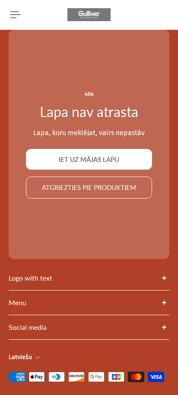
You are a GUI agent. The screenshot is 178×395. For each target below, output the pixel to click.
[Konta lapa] (27, 14)
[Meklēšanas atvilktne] (160, 14)
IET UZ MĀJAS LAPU (89, 159)
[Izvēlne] (15, 14)
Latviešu (20, 357)
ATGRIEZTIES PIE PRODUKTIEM (89, 187)
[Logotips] (89, 15)
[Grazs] (167, 14)
